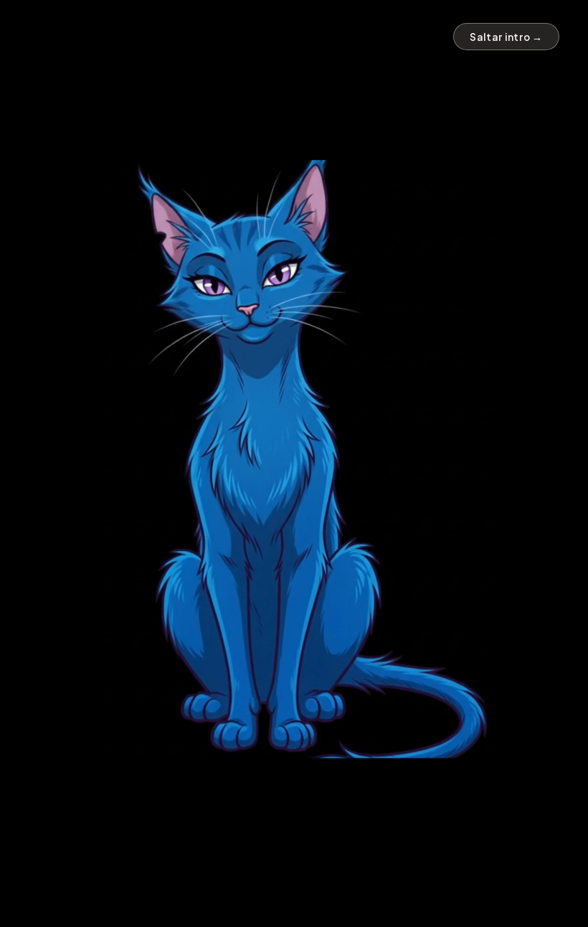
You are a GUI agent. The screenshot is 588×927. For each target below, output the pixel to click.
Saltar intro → (506, 37)
